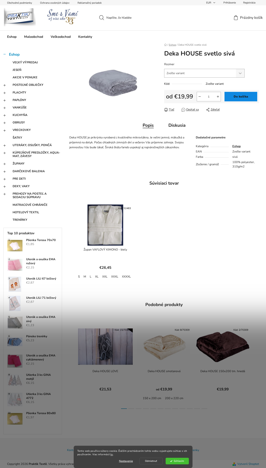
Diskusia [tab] (177, 125)
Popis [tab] (148, 125)
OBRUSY (19, 123)
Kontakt (72, 450)
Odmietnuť (151, 461)
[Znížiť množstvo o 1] (199, 96)
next (256, 366)
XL (97, 277)
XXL (104, 277)
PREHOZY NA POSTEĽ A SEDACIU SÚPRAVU (30, 195)
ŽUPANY (18, 164)
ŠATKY (17, 138)
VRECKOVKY (22, 130)
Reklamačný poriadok (90, 3)
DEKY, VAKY (21, 186)
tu (111, 454)
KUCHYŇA (20, 115)
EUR (209, 2)
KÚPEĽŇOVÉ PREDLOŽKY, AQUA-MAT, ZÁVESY (36, 154)
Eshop (14, 54)
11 (204, 408)
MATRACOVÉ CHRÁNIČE (30, 205)
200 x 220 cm (174, 398)
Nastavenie (126, 461)
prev (72, 366)
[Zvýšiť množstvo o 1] (218, 96)
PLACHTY (19, 93)
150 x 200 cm (152, 398)
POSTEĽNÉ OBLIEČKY (28, 85)
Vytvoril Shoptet (248, 464)
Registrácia (249, 2)
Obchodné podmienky (19, 3)
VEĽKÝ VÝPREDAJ (25, 62)
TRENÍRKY (20, 220)
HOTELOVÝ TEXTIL (26, 212)
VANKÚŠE (20, 108)
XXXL (114, 277)
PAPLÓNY (19, 100)
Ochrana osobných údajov (54, 3)
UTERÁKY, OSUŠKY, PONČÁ (32, 145)
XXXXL (126, 277)
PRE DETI (19, 179)
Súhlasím (179, 461)
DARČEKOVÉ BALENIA (29, 171)
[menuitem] (11, 36)
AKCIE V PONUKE (25, 77)
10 (197, 408)
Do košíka (241, 97)
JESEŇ (17, 70)
